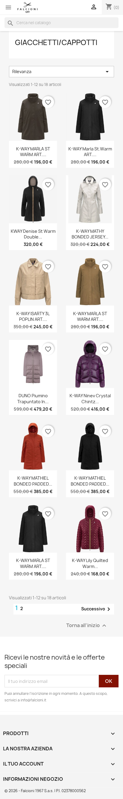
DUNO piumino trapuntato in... (33, 398)
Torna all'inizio (87, 625)
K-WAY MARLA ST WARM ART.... (33, 152)
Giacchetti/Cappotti (56, 42)
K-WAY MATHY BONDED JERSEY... (90, 234)
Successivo (96, 609)
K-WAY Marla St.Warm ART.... (90, 152)
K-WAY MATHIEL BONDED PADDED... (33, 481)
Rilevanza (61, 71)
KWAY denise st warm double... (33, 234)
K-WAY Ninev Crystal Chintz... (90, 398)
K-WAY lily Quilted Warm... (90, 563)
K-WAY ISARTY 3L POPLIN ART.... (33, 316)
